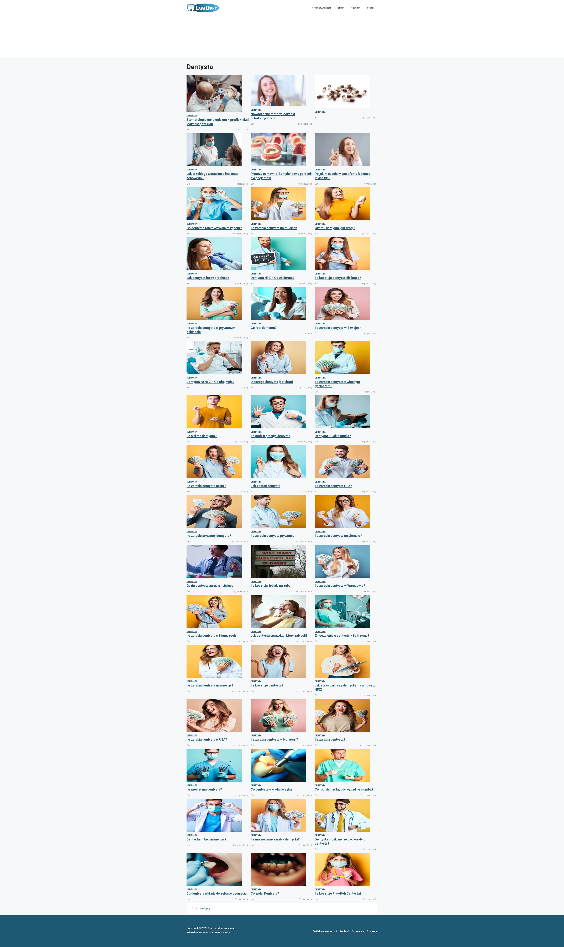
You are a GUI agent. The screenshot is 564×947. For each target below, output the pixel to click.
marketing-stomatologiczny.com (216, 932)
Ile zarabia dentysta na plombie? (338, 535)
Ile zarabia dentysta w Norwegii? (274, 739)
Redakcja (370, 7)
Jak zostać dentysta (265, 486)
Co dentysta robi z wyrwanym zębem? (214, 228)
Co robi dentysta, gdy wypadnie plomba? (344, 789)
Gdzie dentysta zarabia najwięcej (210, 585)
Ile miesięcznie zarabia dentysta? (275, 839)
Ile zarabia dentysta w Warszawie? (340, 585)
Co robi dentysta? (264, 328)
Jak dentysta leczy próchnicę (208, 278)
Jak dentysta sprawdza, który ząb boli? (279, 635)
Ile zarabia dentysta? (330, 739)
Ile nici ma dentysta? (202, 436)
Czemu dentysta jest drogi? (335, 228)
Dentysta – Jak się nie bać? (206, 839)
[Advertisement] (282, 37)
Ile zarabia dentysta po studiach (274, 228)
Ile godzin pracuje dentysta (270, 436)
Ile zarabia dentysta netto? (206, 486)
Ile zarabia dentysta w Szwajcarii (338, 328)
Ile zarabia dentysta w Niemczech (211, 635)
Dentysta (192, 115)
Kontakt (340, 7)
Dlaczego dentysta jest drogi (272, 382)
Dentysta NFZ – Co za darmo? (272, 278)
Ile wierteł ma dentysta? (204, 789)
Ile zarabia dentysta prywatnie (272, 535)
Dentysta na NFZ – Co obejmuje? (210, 382)
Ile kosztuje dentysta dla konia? (338, 278)
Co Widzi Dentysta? (265, 893)
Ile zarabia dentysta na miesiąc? (210, 685)
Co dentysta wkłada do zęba (271, 789)
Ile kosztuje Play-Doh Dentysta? (338, 893)
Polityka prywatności (321, 7)
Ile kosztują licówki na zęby (270, 585)
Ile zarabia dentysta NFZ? (333, 486)
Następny (206, 908)
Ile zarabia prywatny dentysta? (209, 535)
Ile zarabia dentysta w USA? (207, 739)
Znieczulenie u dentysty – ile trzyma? (342, 635)
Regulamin (355, 7)
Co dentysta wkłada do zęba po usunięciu (217, 893)
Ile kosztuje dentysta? (267, 685)
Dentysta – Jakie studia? (333, 436)
